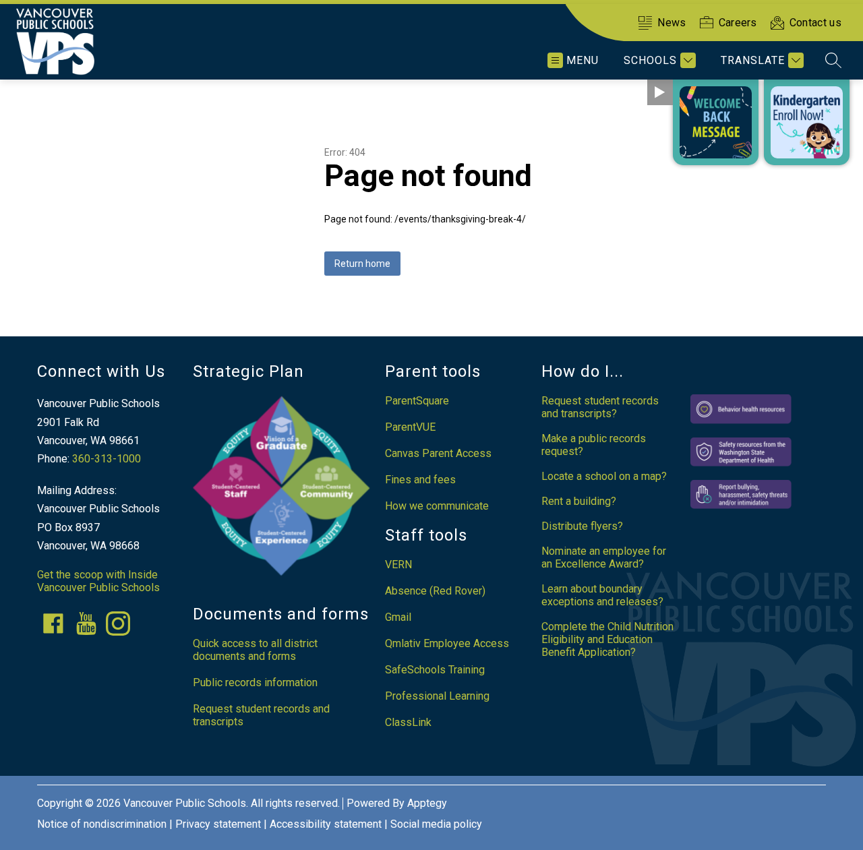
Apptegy (427, 803)
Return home (362, 263)
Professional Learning (437, 696)
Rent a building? (578, 501)
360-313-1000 (106, 458)
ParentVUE (410, 427)
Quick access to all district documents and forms (255, 650)
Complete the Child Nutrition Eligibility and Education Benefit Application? (607, 639)
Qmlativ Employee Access (447, 643)
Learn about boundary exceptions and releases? (602, 595)
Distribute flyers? (582, 526)
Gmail (398, 617)
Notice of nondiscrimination (102, 824)
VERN (398, 564)
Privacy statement (218, 824)
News (671, 22)
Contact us (815, 22)
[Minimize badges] (660, 92)
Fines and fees (420, 479)
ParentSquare (417, 400)
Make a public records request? (593, 445)
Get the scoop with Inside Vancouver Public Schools (98, 581)
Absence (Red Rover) (435, 590)
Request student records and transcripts (261, 715)
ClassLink (408, 722)
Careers (738, 22)
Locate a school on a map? (604, 476)
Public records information (255, 682)
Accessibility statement (326, 824)
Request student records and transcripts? (600, 407)
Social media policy (436, 824)
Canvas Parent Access (438, 453)
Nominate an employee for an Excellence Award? (603, 557)
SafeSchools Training (435, 669)
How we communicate (437, 505)
